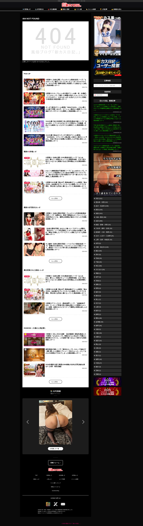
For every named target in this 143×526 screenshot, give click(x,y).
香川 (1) (98, 355)
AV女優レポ (62, 475)
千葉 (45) (99, 262)
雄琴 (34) (99, 325)
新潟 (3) (98, 296)
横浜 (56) (99, 251)
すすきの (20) (100, 269)
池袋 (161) (99, 213)
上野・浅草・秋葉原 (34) (104, 239)
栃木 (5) (98, 292)
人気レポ (49, 479)
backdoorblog (55, 490)
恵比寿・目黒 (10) (102, 202)
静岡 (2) (98, 314)
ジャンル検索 (74, 479)
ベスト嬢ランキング (55, 483)
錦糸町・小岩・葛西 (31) (104, 232)
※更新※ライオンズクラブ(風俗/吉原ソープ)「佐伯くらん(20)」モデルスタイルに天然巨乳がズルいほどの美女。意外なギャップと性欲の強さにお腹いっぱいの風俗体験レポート (107, 138)
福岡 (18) (99, 359)
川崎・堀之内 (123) (102, 247)
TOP (36, 475)
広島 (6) (98, 348)
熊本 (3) (98, 367)
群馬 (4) (98, 288)
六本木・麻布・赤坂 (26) (104, 228)
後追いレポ (36, 479)
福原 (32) (99, 340)
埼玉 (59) (99, 266)
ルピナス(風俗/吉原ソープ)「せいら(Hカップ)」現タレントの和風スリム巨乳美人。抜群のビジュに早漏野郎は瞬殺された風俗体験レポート (107, 107)
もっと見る (54, 198)
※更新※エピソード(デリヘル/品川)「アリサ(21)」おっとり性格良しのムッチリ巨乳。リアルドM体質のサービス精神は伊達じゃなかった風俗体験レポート (107, 117)
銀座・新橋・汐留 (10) (103, 224)
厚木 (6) (98, 254)
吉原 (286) (99, 221)
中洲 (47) (99, 363)
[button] (28, 422)
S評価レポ (49, 475)
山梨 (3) (98, 307)
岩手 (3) (98, 277)
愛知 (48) (99, 318)
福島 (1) (98, 284)
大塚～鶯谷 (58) (101, 217)
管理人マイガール (55, 486)
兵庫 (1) (98, 337)
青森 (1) (98, 273)
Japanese (99, 95)
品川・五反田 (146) (102, 206)
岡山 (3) (98, 344)
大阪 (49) (99, 333)
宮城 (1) (98, 281)
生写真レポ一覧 (54, 448)
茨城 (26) (99, 258)
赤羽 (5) (98, 243)
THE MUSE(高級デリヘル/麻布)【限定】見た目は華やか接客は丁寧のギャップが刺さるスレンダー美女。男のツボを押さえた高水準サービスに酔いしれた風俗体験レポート (107, 128)
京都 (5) (98, 329)
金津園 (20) (99, 322)
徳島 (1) (98, 352)
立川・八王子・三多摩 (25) (105, 236)
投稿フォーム (54, 463)
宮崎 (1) (98, 370)
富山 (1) (98, 299)
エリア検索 (62, 479)
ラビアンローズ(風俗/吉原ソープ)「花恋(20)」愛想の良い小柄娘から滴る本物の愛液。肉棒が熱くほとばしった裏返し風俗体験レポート (107, 147)
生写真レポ (75, 475)
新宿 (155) (99, 209)
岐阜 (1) (98, 310)
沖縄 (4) (98, 374)
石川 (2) (98, 303)
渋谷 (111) (99, 198)
